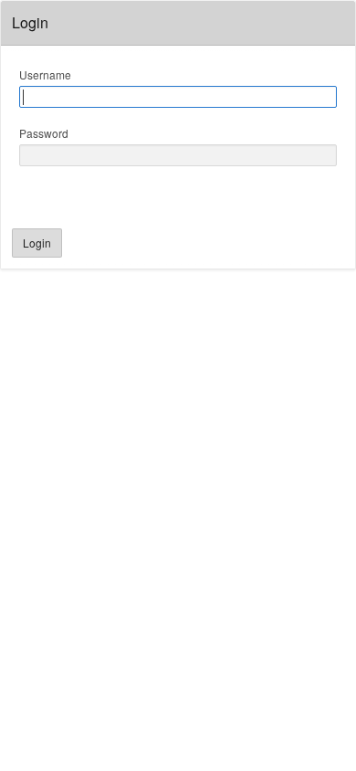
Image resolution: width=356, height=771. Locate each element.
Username (45, 74)
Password (43, 133)
